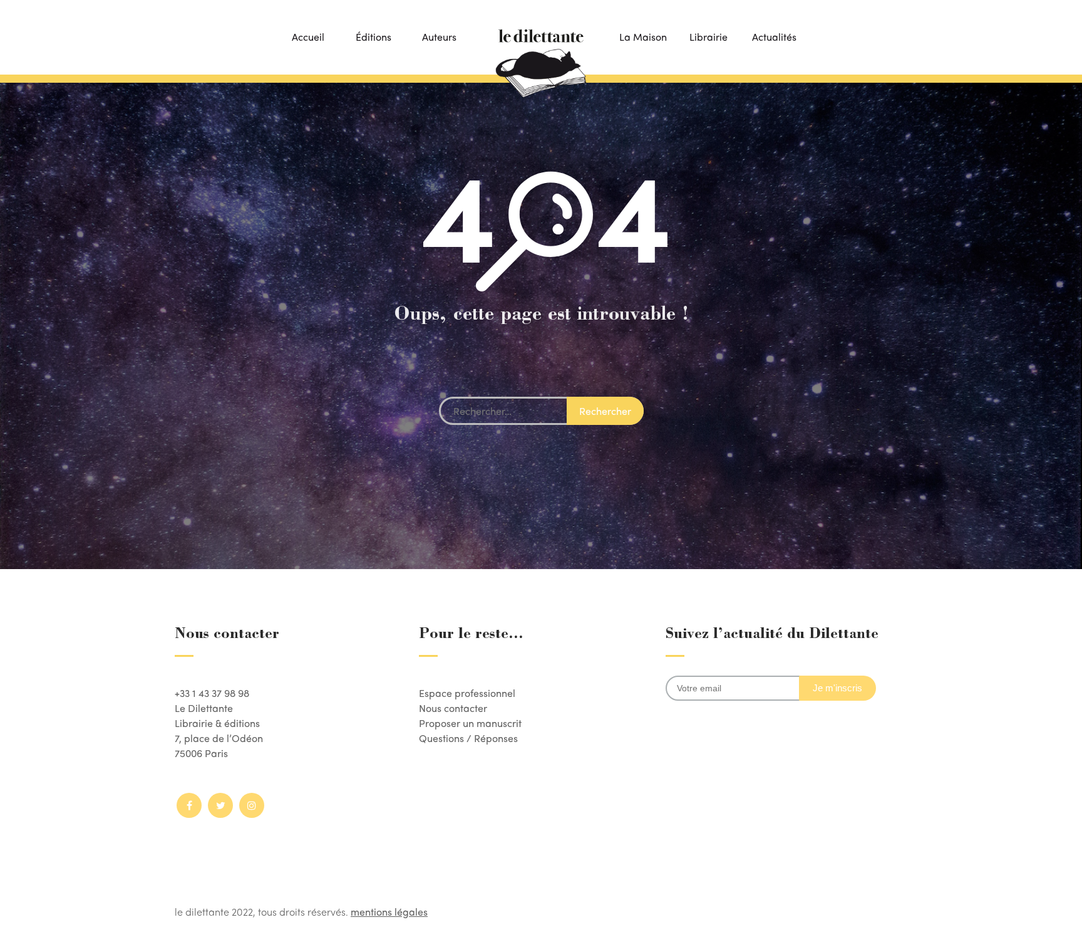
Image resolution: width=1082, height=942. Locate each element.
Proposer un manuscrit (470, 723)
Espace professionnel (467, 693)
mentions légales (389, 911)
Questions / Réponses (468, 738)
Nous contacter (453, 708)
